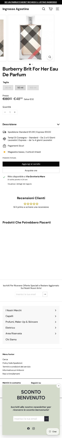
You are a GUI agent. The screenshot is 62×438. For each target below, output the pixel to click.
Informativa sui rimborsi (13, 370)
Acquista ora (31, 170)
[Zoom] (50, 57)
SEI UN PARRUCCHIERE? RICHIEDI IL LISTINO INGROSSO (31, 2)
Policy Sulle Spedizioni (12, 363)
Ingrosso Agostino (16, 9)
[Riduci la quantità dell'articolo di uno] (5, 112)
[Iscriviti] (46, 418)
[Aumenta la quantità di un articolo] (14, 112)
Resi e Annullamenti (11, 373)
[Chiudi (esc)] (58, 385)
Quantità (7, 107)
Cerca (5, 359)
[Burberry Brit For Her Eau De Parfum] (21, 250)
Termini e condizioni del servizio (17, 366)
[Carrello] (50, 9)
